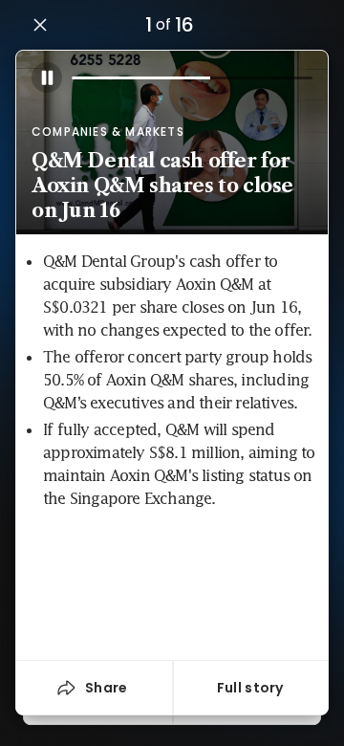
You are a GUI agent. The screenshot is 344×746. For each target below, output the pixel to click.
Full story (250, 687)
